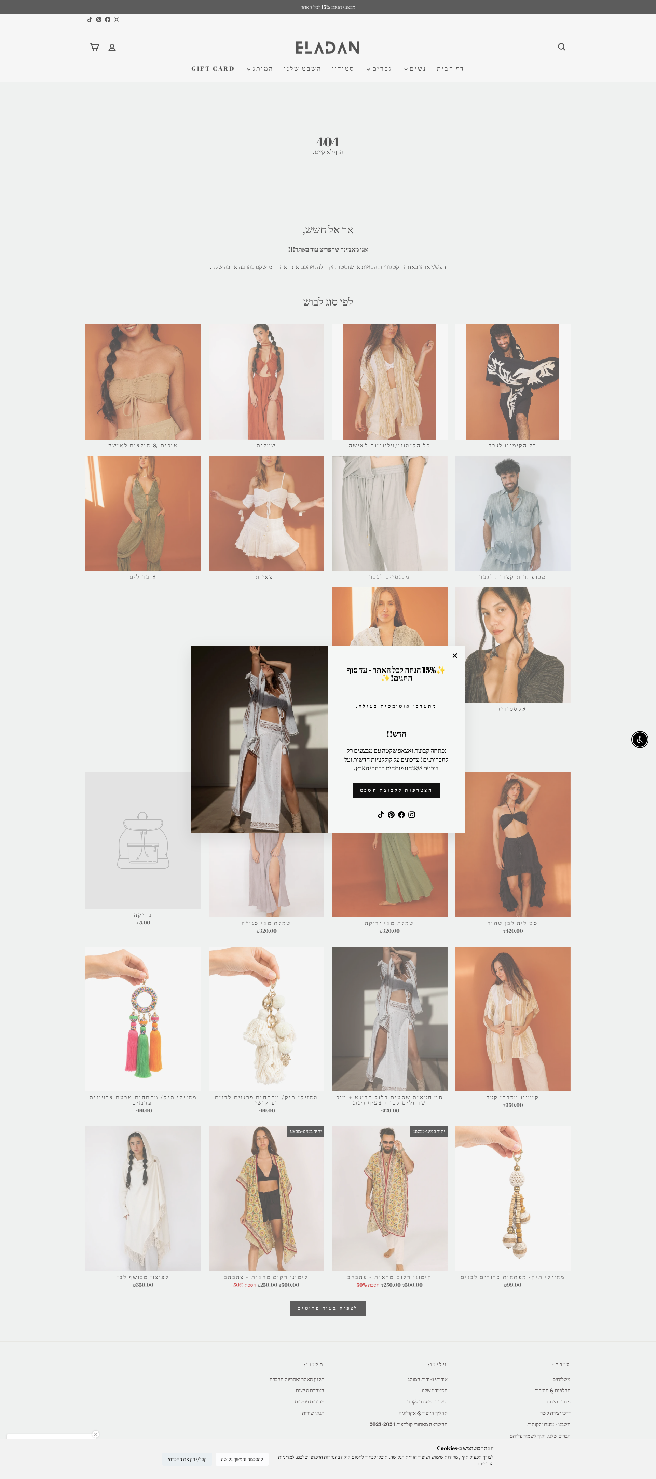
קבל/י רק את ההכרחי (187, 1459)
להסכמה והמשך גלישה (242, 1459)
